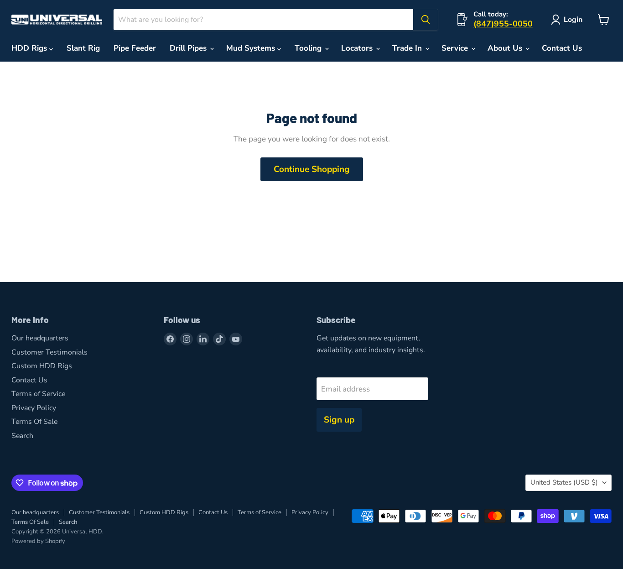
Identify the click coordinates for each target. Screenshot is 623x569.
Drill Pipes (189, 48)
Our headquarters (39, 338)
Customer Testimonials (49, 352)
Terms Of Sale (34, 422)
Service (455, 48)
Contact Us (562, 48)
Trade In (408, 48)
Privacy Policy (33, 408)
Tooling (309, 48)
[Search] (425, 19)
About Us (506, 48)
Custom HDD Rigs (41, 366)
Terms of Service (38, 394)
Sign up (339, 420)
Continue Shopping (312, 169)
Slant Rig (83, 48)
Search (22, 436)
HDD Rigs (30, 48)
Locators (358, 48)
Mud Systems (251, 48)
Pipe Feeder (135, 48)
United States (564, 482)
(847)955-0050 (503, 23)
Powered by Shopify (38, 541)
